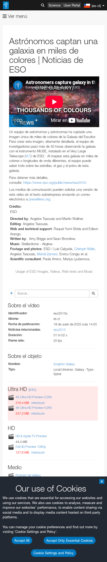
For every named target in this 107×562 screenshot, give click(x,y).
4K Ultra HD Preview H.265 (34, 408)
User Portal (72, 5)
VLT (28, 156)
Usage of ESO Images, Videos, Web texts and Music (54, 271)
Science (55, 5)
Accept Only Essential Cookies (69, 540)
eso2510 (60, 330)
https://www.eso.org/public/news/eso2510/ (54, 182)
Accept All (22, 540)
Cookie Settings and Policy (54, 553)
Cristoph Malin (84, 249)
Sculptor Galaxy (64, 364)
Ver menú (17, 16)
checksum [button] (37, 403)
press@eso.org (39, 199)
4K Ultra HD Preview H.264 (34, 397)
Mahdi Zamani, (47, 254)
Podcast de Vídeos (28, 475)
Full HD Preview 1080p (31, 447)
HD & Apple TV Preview (31, 436)
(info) (32, 389)
